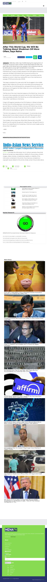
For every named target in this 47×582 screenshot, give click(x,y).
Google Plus (12, 569)
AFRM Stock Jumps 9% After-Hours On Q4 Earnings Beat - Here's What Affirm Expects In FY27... (23, 396)
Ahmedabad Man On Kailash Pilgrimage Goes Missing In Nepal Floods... (22, 448)
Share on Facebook (21, 57)
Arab (18, 15)
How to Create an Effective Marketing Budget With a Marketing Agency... (16, 242)
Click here (13, 536)
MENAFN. (11, 578)
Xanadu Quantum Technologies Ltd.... (29, 192)
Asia (23, 15)
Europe (13, 15)
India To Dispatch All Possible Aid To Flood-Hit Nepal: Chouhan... (21, 345)
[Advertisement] (24, 10)
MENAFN (6, 63)
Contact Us (7, 546)
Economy (41, 15)
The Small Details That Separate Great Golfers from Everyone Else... (15, 238)
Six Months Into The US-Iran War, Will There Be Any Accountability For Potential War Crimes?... (21, 370)
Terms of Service (8, 543)
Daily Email (12, 570)
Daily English (8, 554)
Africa (28, 15)
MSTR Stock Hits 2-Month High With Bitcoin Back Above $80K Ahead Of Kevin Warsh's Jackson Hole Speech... (22, 422)
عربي (19, 1)
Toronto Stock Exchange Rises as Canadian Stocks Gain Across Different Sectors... (18, 240)
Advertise (7, 548)
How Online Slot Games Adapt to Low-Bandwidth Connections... (15, 236)
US (6, 15)
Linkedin (11, 572)
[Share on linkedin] (40, 57)
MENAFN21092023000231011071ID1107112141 (16, 137)
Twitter (11, 567)
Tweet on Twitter (29, 57)
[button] (22, 1)
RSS (11, 574)
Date (5, 56)
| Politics (34, 15)
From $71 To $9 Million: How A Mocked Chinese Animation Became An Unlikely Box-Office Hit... (23, 293)
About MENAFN (8, 549)
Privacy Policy (7, 544)
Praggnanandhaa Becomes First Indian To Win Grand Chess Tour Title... (23, 319)
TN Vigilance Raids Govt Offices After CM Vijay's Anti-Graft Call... (23, 474)
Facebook (12, 565)
